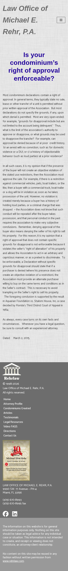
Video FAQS (10, 426)
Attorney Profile (12, 404)
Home (7, 399)
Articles (7, 413)
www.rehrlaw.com (13, 561)
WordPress (45, 567)
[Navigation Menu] (61, 20)
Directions (9, 431)
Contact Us (9, 435)
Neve (19, 567)
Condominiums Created (17, 408)
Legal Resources (13, 422)
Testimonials (10, 417)
